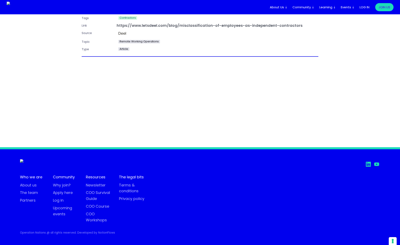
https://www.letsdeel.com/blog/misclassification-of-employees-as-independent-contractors (209, 25)
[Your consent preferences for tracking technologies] (393, 241)
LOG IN (364, 7)
